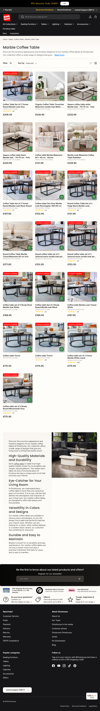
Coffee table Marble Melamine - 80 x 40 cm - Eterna (49, 156)
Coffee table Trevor (11, 355)
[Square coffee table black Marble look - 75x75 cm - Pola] (18, 137)
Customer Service (11, 616)
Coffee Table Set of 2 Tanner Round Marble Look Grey (15, 105)
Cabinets (7, 669)
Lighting (6, 665)
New (5, 33)
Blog (54, 645)
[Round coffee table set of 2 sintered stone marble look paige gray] (50, 236)
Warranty (7, 637)
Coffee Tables (19, 39)
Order (5, 620)
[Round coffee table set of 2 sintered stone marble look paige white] (82, 236)
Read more (59, 55)
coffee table (19, 464)
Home (5, 39)
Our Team (56, 620)
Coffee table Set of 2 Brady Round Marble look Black (47, 306)
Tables (10, 39)
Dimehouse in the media (62, 624)
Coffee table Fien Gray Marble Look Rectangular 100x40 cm (48, 204)
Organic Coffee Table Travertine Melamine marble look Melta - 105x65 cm (49, 106)
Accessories (8, 674)
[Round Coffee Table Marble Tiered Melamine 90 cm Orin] (18, 236)
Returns (6, 632)
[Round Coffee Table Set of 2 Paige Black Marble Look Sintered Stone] (82, 185)
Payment (6, 624)
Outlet (54, 637)
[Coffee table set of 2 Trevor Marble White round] (82, 337)
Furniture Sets (9, 29)
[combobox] (49, 16)
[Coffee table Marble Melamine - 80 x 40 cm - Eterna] (50, 137)
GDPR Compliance (11, 641)
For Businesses (58, 641)
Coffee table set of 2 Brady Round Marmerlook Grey (15, 407)
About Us (56, 616)
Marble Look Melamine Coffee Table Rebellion (80, 156)
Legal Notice (93, 706)
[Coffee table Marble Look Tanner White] (82, 287)
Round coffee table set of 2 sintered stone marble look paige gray (49, 256)
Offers (5, 678)
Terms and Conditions (79, 706)
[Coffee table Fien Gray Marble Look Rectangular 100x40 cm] (50, 185)
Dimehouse (12, 701)
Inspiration (14, 33)
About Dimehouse (64, 10)
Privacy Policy (64, 706)
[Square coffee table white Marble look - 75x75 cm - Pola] (82, 86)
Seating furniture (10, 657)
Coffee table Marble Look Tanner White (82, 306)
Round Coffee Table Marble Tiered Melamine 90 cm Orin (15, 255)
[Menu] (96, 694)
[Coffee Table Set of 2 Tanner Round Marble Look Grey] (18, 86)
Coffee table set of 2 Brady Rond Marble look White (17, 306)
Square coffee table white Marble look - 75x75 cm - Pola (80, 105)
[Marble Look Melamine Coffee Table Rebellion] (82, 137)
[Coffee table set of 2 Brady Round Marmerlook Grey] (18, 388)
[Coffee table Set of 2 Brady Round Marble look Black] (50, 287)
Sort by (21, 63)
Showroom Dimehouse (45, 10)
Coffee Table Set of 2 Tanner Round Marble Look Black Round (17, 204)
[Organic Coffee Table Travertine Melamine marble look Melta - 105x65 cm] (50, 86)
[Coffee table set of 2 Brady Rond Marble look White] (18, 287)
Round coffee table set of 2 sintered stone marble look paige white (82, 256)
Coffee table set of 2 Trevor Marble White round (79, 356)
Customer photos (59, 628)
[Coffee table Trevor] (18, 337)
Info (65, 3)
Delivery (6, 628)
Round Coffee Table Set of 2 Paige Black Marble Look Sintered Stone (79, 205)
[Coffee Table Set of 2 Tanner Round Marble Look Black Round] (18, 185)
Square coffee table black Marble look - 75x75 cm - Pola (16, 156)
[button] (95, 16)
